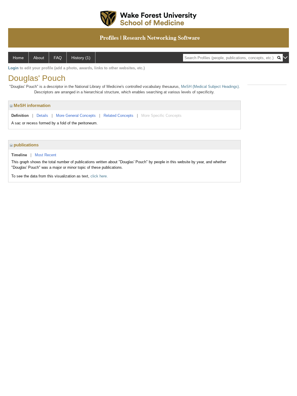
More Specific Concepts (161, 115)
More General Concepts (76, 115)
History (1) (80, 57)
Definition (20, 115)
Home (18, 57)
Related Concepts (118, 115)
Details (42, 115)
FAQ (58, 57)
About (38, 57)
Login (13, 68)
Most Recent (45, 155)
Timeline (19, 155)
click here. (99, 176)
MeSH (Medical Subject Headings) (210, 86)
